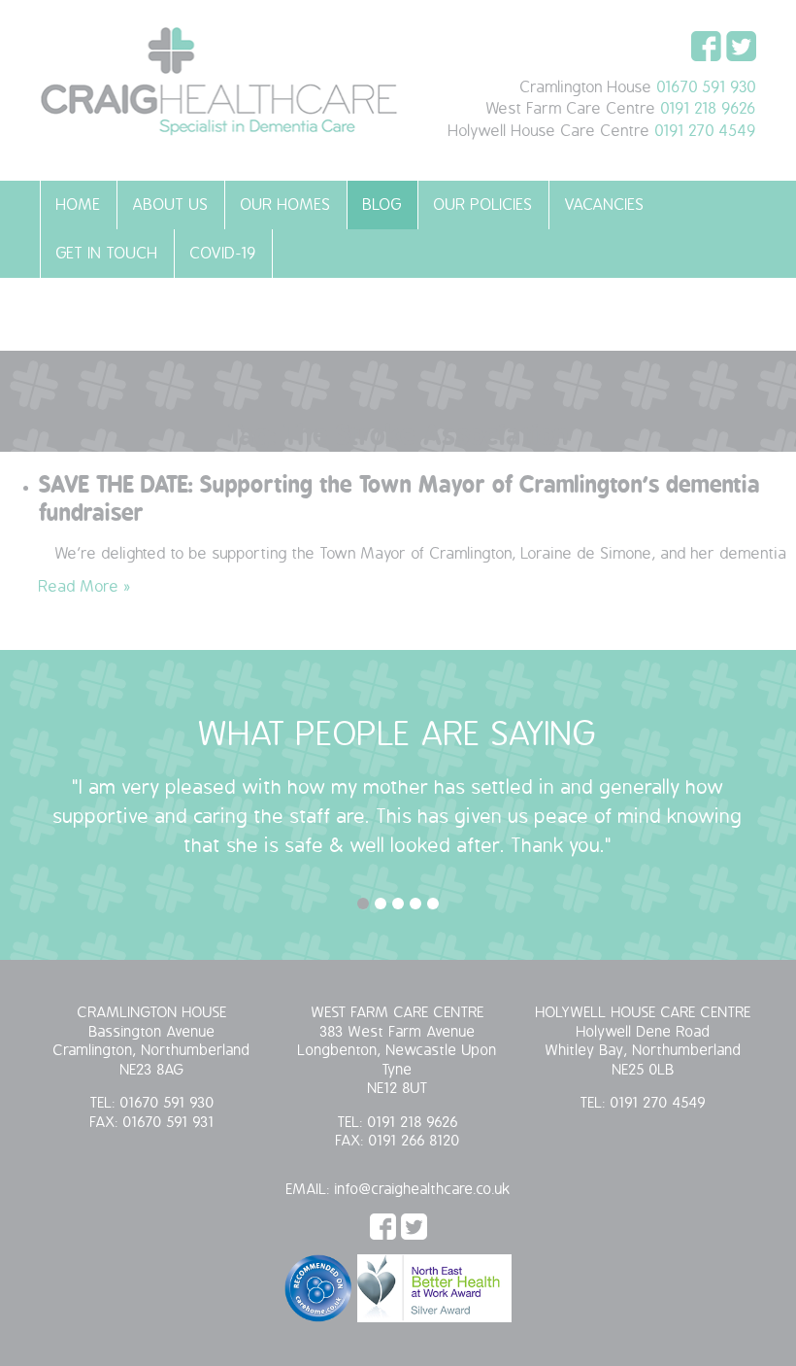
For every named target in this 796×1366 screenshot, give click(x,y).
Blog (382, 205)
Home (78, 205)
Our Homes (286, 205)
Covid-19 (223, 253)
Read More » (85, 587)
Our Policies (483, 205)
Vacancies (605, 205)
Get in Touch (107, 253)
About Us (171, 205)
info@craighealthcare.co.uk (423, 1189)
